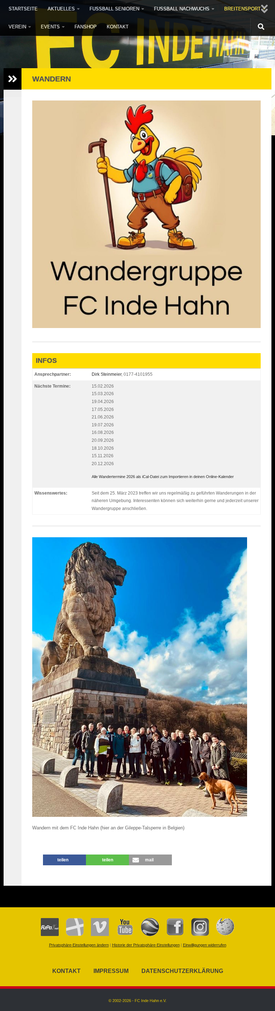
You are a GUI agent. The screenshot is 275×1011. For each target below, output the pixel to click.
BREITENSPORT (242, 8)
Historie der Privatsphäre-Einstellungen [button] (146, 945)
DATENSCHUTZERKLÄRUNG (182, 971)
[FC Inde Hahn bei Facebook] (171, 934)
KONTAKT (118, 26)
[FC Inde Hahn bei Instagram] (196, 934)
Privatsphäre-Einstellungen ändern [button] (79, 945)
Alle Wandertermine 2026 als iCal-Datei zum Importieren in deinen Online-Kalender (163, 476)
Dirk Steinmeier (106, 374)
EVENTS (50, 26)
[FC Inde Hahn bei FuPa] (50, 934)
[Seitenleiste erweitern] (12, 79)
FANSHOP (85, 26)
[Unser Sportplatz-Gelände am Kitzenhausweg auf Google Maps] (146, 934)
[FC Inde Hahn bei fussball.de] (71, 934)
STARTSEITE (23, 8)
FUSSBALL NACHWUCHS (181, 8)
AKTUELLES (61, 8)
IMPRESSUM (111, 971)
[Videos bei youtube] (121, 934)
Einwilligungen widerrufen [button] (204, 945)
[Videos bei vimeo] (96, 934)
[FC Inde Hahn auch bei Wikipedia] (221, 934)
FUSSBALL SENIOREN (114, 8)
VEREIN (17, 26)
